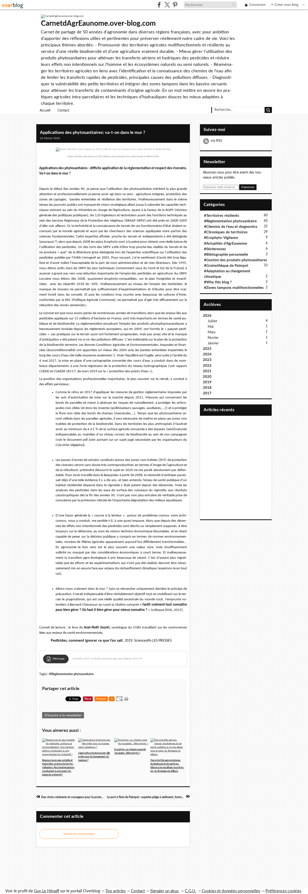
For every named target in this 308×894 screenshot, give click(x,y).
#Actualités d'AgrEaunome (225, 243)
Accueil (45, 110)
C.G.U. (190, 891)
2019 (207, 382)
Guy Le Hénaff (46, 891)
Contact (63, 110)
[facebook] (159, 4)
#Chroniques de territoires (226, 232)
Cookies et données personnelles (231, 891)
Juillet (212, 321)
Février (213, 338)
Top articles (115, 891)
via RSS (216, 141)
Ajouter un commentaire (79, 834)
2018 (207, 388)
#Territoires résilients (221, 215)
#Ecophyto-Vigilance (221, 238)
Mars (212, 332)
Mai (211, 327)
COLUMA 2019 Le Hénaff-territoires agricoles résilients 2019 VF (107, 659)
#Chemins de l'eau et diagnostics (230, 227)
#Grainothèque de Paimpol (226, 265)
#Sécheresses (215, 249)
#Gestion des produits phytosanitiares (235, 260)
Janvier (213, 343)
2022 (207, 365)
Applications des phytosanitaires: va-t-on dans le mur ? (92, 132)
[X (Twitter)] (167, 4)
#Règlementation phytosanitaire (71, 674)
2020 (207, 377)
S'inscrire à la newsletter (63, 715)
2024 (207, 354)
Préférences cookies (283, 891)
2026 (207, 315)
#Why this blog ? (218, 282)
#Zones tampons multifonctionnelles (234, 288)
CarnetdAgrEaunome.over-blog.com (98, 23)
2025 (207, 349)
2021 (207, 371)
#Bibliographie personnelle (226, 254)
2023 (207, 360)
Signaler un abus (165, 891)
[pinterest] (175, 4)
